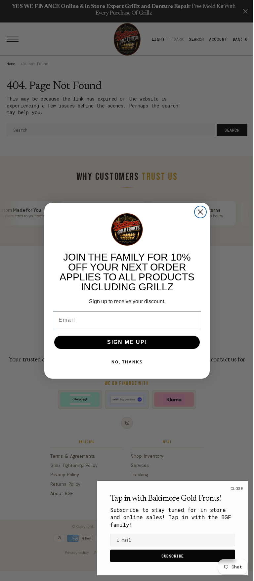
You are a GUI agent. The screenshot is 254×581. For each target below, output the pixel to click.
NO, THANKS (124, 362)
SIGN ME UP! (125, 342)
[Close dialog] (198, 212)
